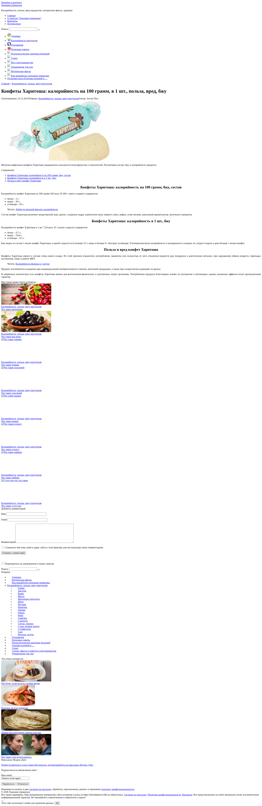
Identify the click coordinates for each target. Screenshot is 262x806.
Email (4, 519)
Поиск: (5, 29)
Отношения (18, 637)
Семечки (22, 618)
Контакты (187, 794)
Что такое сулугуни (11, 506)
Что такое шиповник (12, 309)
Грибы (21, 588)
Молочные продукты (29, 599)
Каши (21, 593)
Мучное (22, 604)
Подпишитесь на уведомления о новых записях (29, 563)
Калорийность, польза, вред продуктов (59, 98)
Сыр (20, 632)
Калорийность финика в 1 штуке (33, 264)
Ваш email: (6, 775)
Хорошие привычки (11, 5)
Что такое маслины (11, 336)
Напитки (22, 607)
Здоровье (16, 577)
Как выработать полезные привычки (31, 582)
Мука (21, 601)
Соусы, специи (25, 623)
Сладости (23, 621)
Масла (21, 596)
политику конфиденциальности (117, 789)
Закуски (22, 591)
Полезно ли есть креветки (14, 708)
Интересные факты (22, 580)
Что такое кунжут (10, 449)
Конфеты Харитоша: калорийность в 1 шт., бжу (31, 178)
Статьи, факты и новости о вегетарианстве (34, 651)
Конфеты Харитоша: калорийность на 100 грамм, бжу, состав (39, 175)
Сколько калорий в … (23, 645)
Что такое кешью (10, 421)
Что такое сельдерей (11, 393)
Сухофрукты (24, 629)
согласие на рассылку (40, 789)
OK (57, 803)
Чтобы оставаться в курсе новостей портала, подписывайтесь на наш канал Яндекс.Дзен (47, 765)
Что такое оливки (10, 365)
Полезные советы (21, 640)
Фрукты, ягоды (26, 634)
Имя (3, 514)
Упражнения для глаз (23, 653)
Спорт (15, 648)
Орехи (21, 612)
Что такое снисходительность (16, 757)
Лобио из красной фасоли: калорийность (37, 209)
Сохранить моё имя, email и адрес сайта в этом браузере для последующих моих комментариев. (54, 547)
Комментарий (8, 542)
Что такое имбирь (10, 477)
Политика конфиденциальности (164, 794)
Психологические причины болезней (31, 642)
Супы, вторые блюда (28, 626)
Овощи (21, 610)
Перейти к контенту (11, 2)
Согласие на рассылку (135, 794)
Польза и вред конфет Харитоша (24, 180)
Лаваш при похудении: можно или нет (21, 732)
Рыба (20, 615)
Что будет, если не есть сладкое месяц (20, 683)
